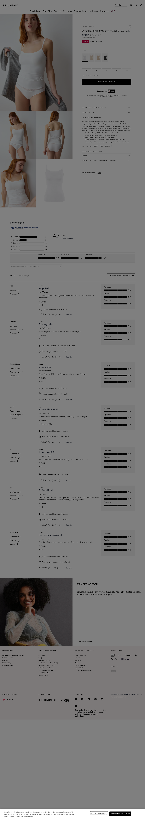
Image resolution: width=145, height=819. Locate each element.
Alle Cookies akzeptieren (120, 813)
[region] (72, 814)
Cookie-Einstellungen (99, 813)
